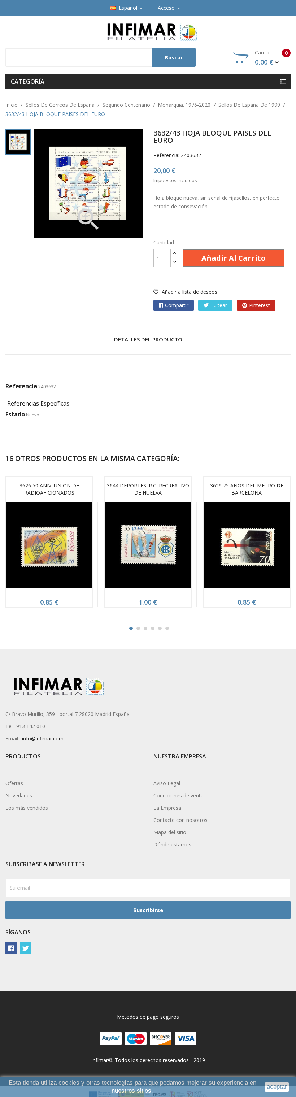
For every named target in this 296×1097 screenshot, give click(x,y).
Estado (15, 414)
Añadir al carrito (233, 258)
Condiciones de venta (178, 795)
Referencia (21, 386)
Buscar (174, 57)
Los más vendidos (26, 807)
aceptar (277, 1086)
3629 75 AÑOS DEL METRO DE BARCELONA (246, 489)
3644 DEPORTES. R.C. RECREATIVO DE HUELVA (148, 489)
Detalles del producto (148, 339)
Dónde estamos (172, 844)
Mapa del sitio (169, 832)
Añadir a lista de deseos (188, 291)
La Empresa (167, 807)
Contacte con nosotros (180, 820)
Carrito (271, 57)
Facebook (11, 948)
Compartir (176, 305)
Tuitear (218, 305)
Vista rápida (49, 547)
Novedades (18, 795)
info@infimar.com (43, 738)
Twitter (25, 948)
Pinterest (259, 305)
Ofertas (14, 783)
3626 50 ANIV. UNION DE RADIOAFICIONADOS (49, 489)
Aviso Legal (166, 783)
